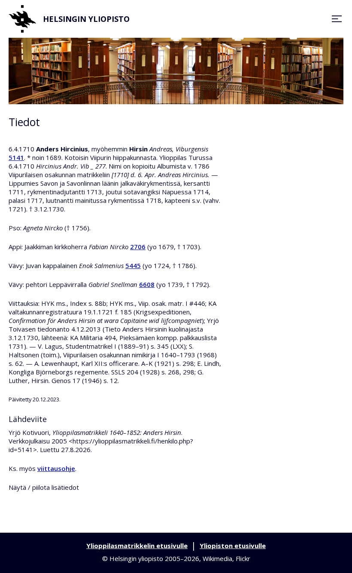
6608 (147, 284)
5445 (133, 265)
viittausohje (56, 468)
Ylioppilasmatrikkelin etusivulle (137, 545)
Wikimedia (217, 558)
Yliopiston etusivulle (233, 545)
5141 (16, 157)
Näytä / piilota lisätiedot (44, 487)
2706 (138, 246)
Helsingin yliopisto (86, 19)
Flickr (243, 558)
